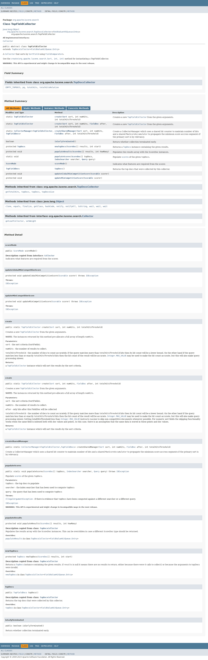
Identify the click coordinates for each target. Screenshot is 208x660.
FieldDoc (94, 124)
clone (8, 206)
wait (91, 206)
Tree (37, 3)
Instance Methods (54, 108)
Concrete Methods (78, 108)
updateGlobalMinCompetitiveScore (72, 174)
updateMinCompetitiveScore (69, 178)
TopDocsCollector (21, 49)
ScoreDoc (71, 146)
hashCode (49, 206)
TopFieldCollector (23, 117)
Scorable (95, 174)
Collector (8, 41)
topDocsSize (48, 192)
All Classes (6, 8)
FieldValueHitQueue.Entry (66, 32)
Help (56, 3)
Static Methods (31, 108)
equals (16, 206)
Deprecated (46, 3)
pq (23, 87)
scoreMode (60, 163)
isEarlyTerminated (64, 141)
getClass (38, 206)
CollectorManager (23, 131)
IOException (92, 276)
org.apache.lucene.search (26, 20)
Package (15, 3)
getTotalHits (12, 192)
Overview (5, 3)
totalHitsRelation (49, 87)
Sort (65, 117)
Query (84, 159)
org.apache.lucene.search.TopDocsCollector (29, 32)
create (58, 117)
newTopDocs (60, 146)
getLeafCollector (15, 221)
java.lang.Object (11, 29)
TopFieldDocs (13, 134)
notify (59, 206)
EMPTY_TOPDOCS (13, 87)
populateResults (63, 151)
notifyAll (71, 206)
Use (31, 3)
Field (21, 11)
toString (82, 206)
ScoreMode (11, 163)
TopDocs (21, 146)
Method (37, 11)
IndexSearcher (62, 159)
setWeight (31, 221)
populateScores (62, 156)
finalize (27, 206)
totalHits (32, 87)
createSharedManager (65, 131)
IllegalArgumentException (19, 499)
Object (60, 201)
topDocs (59, 169)
